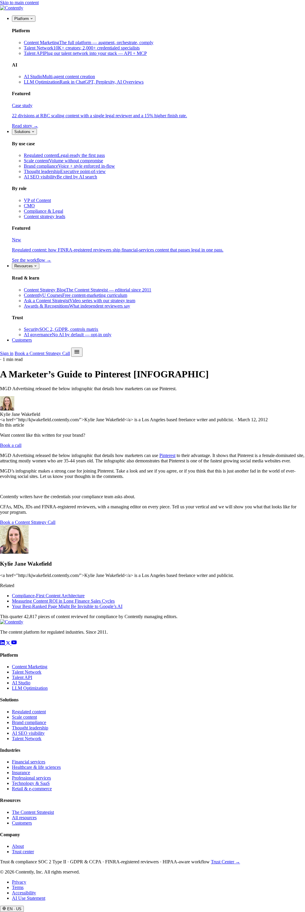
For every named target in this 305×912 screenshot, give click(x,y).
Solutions (23, 131)
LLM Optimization (30, 688)
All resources (24, 817)
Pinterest (167, 455)
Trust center (23, 851)
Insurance (21, 772)
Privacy (19, 882)
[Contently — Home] (11, 7)
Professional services (31, 777)
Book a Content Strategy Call (42, 353)
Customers (22, 339)
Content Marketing (29, 666)
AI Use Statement (28, 898)
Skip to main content (19, 2)
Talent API (22, 677)
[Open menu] (77, 352)
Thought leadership (30, 727)
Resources (24, 266)
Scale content (24, 717)
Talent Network (26, 672)
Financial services (28, 761)
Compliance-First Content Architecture (48, 595)
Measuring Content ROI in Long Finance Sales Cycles (63, 601)
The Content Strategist (33, 812)
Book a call (10, 445)
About (18, 846)
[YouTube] (14, 643)
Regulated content (29, 711)
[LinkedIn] (3, 643)
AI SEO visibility (28, 733)
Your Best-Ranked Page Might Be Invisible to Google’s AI (67, 606)
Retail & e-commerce (32, 788)
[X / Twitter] (8, 643)
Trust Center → (225, 861)
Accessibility (24, 892)
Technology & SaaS (31, 783)
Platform (22, 18)
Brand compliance (29, 722)
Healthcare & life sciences (36, 767)
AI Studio (21, 682)
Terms (18, 887)
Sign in (6, 353)
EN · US (13, 909)
